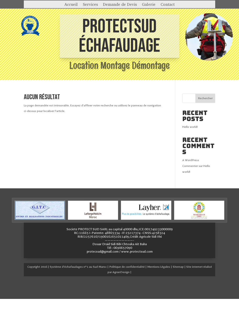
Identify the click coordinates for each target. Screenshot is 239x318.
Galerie (148, 4)
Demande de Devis (120, 4)
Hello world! (190, 127)
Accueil (71, 4)
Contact (168, 4)
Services (90, 4)
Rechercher (205, 98)
